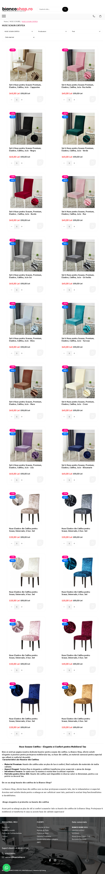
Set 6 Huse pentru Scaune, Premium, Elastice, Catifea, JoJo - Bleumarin (78, 466)
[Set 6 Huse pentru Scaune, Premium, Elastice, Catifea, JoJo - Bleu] (26, 319)
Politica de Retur (43, 833)
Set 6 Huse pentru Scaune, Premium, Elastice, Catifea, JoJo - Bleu (25, 339)
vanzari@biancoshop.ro (15, 857)
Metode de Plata (43, 830)
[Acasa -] (17, 9)
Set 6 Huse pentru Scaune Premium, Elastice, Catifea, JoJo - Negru (25, 149)
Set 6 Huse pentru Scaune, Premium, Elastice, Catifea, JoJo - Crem (78, 403)
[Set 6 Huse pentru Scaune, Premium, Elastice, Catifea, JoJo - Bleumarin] (79, 446)
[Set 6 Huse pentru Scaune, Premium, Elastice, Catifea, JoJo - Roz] (79, 192)
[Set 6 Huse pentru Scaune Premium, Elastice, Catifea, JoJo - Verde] (79, 129)
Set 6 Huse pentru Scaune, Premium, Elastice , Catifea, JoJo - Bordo (25, 212)
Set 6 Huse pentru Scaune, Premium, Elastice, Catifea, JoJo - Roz (78, 212)
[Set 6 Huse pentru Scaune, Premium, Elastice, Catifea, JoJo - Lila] (26, 446)
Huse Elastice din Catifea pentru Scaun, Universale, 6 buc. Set (23, 529)
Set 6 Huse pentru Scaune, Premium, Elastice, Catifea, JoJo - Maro (25, 403)
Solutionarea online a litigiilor (47, 839)
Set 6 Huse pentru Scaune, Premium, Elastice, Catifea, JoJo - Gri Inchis (78, 276)
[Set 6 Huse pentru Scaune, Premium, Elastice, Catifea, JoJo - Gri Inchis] (79, 255)
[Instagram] (55, 860)
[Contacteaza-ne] (94, 16)
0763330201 (10, 853)
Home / (6, 22)
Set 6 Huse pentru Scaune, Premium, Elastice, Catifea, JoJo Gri (25, 276)
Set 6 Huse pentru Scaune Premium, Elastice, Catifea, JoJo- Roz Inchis (78, 86)
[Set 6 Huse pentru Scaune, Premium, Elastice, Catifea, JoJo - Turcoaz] (79, 319)
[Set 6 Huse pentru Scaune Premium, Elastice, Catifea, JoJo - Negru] (26, 129)
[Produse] (4, 17)
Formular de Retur (43, 827)
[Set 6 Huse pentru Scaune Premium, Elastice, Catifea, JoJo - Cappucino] (26, 65)
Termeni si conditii (8, 830)
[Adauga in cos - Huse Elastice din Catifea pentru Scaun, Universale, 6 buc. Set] (40, 543)
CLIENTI (40, 822)
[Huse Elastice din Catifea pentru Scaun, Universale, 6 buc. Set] (26, 509)
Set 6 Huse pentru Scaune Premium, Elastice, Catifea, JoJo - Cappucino (25, 86)
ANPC (39, 842)
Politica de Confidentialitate (12, 833)
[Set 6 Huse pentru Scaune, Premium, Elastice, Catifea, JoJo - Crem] (79, 382)
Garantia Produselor (44, 836)
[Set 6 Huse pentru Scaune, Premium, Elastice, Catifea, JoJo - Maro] (26, 382)
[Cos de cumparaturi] (100, 16)
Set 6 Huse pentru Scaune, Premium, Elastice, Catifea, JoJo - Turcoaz (78, 339)
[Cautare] (65, 9)
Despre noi (5, 827)
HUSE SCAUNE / (16, 22)
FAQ (3, 839)
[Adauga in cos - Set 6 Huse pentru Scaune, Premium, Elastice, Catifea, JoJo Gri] (40, 289)
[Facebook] (50, 860)
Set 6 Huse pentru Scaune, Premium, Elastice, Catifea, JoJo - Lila (25, 466)
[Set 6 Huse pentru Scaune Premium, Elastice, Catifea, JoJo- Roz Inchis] (79, 65)
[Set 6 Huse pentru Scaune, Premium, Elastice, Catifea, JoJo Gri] (26, 255)
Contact (5, 836)
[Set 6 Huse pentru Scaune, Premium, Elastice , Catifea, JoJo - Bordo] (26, 192)
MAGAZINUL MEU (9, 822)
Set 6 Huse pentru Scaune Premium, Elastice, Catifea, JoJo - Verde (78, 149)
